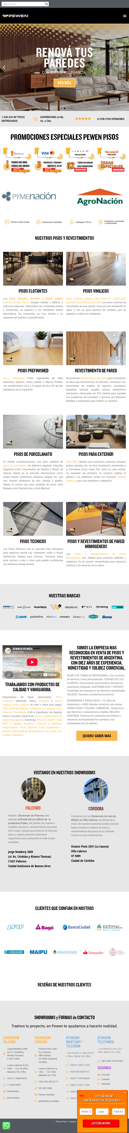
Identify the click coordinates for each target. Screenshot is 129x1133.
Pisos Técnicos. (28, 727)
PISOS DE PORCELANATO (33, 454)
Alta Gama (23, 302)
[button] (124, 15)
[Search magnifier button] (46, 4)
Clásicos (8, 302)
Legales (72, 1122)
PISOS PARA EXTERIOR (96, 454)
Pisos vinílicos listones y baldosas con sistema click (32, 708)
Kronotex (44, 700)
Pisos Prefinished (14, 378)
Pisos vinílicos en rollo (87, 302)
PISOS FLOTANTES (33, 291)
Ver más (64, 83)
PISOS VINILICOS (96, 291)
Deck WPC (72, 461)
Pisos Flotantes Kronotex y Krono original (36, 298)
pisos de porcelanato (15, 465)
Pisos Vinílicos (21, 704)
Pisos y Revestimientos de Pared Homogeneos (95, 544)
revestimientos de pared (94, 378)
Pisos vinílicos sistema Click (82, 298)
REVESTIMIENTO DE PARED (96, 370)
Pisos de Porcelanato (15, 712)
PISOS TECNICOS (33, 541)
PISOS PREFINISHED (33, 370)
